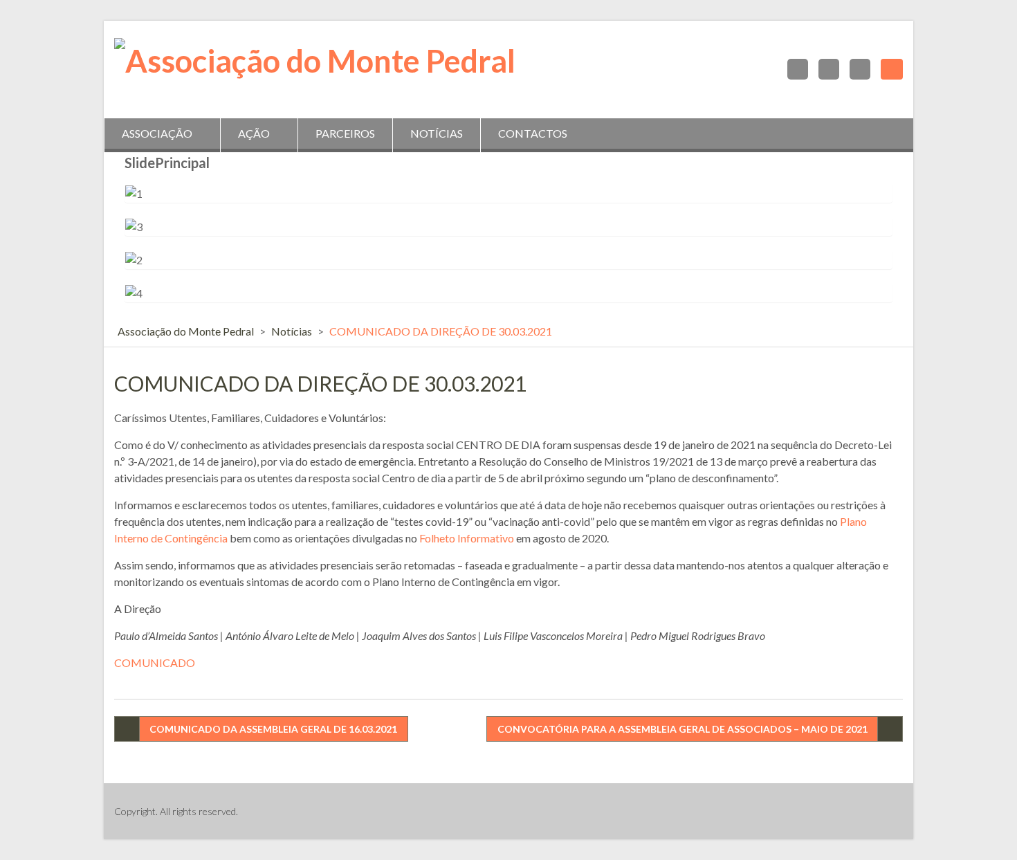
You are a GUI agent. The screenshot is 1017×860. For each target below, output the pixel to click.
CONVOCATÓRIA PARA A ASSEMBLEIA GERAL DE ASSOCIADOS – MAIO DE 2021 (682, 729)
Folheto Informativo (466, 538)
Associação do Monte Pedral (186, 331)
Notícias (436, 133)
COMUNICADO (154, 662)
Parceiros (345, 133)
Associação (157, 133)
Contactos (532, 133)
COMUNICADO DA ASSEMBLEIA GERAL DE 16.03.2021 (273, 729)
